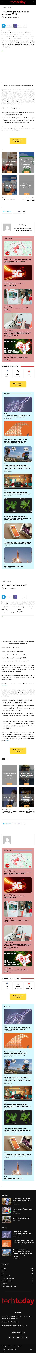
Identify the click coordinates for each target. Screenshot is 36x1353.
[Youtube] (26, 1337)
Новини (9, 7)
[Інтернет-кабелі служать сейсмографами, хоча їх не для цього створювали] (18, 404)
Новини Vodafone (8, 257)
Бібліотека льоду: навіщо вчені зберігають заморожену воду (9, 163)
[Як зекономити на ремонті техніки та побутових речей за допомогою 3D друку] (6, 1210)
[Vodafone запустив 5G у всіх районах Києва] (18, 346)
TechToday (8, 17)
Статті (9, 171)
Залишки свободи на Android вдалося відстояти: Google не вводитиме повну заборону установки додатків (26, 163)
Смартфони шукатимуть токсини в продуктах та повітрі (9, 185)
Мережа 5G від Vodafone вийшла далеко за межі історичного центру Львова (17, 260)
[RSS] (13, 1337)
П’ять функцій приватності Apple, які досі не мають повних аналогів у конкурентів (17, 542)
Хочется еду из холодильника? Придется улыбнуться (26, 185)
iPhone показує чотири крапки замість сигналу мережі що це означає (21, 1200)
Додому (4, 7)
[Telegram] (18, 1337)
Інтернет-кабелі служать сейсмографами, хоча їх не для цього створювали (17, 416)
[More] (25, 26)
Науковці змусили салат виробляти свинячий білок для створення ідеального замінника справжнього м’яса (17, 518)
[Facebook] (9, 1337)
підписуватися (29, 370)
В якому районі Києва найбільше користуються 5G (14, 284)
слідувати (18, 370)
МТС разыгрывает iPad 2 (9, 199)
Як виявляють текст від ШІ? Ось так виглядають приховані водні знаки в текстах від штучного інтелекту (15, 441)
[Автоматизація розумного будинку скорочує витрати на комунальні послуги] (18, 481)
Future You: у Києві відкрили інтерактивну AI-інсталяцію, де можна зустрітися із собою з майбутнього (17, 333)
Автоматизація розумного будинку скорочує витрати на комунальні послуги (17, 493)
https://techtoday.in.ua (23, 226)
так (7, 370)
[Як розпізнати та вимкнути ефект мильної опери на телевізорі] (6, 1219)
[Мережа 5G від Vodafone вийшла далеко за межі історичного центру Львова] (18, 248)
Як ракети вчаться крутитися (13, 566)
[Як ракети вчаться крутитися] (18, 555)
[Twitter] (22, 1337)
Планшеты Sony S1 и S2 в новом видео (27, 199)
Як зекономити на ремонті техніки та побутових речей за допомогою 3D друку (23, 1209)
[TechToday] (3, 17)
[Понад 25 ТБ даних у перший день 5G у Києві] (18, 297)
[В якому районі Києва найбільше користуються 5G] (18, 272)
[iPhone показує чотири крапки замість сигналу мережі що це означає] (6, 1201)
